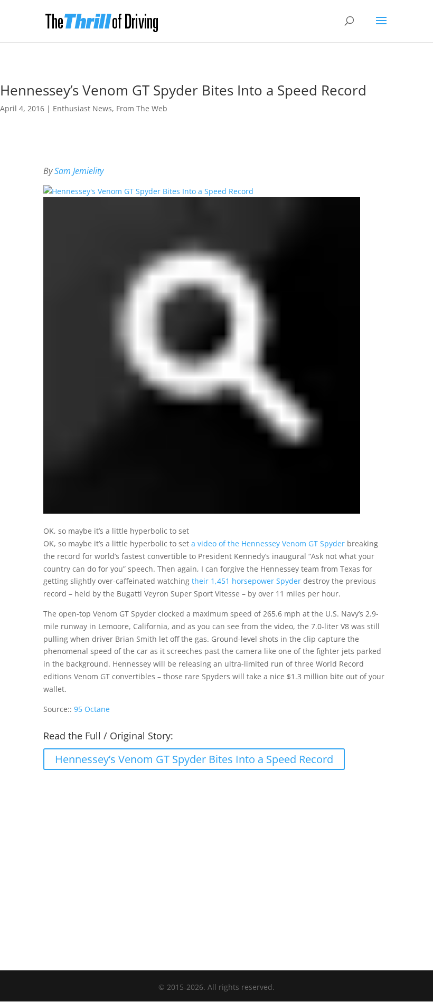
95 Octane (92, 709)
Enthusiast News (82, 108)
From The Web (141, 108)
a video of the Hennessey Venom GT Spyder (268, 543)
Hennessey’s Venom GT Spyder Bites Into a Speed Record (194, 759)
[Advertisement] (216, 865)
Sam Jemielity (78, 171)
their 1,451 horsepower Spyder (246, 581)
